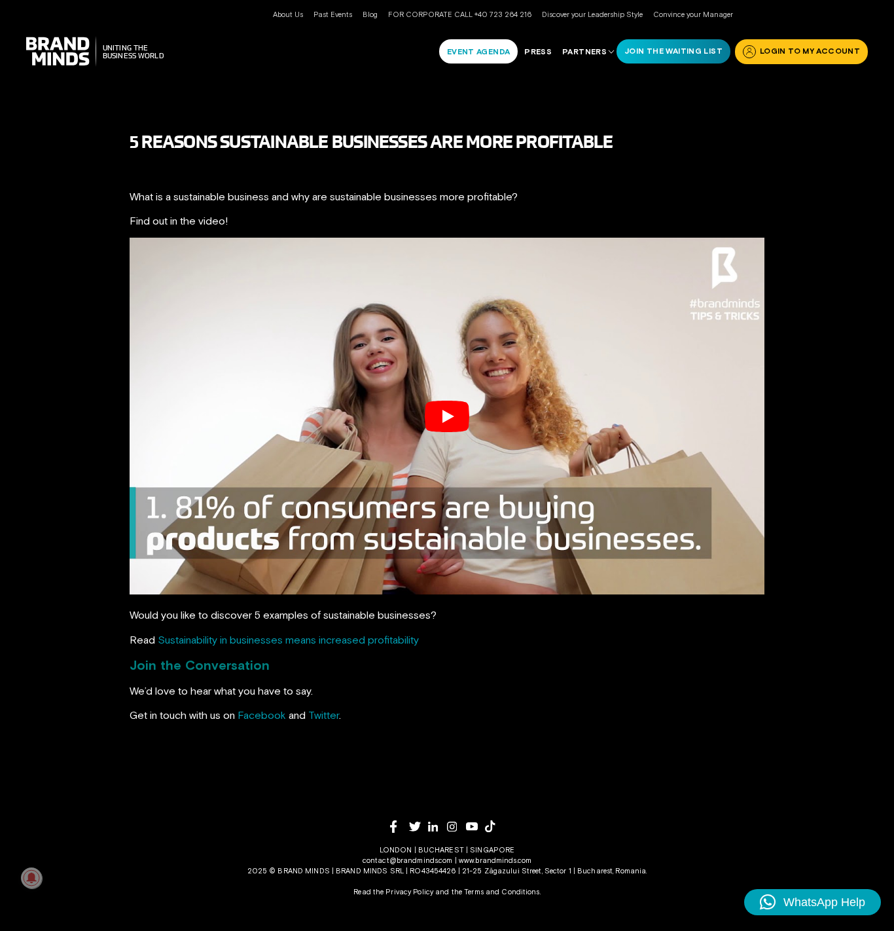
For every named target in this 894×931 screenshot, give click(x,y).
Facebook (262, 715)
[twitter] (418, 826)
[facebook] (399, 826)
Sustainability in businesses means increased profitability (288, 640)
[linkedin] (437, 826)
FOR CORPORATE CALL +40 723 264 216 (459, 14)
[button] (812, 902)
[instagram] (456, 826)
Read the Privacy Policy (393, 892)
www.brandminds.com (495, 860)
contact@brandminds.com (409, 860)
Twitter (323, 715)
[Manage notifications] (31, 877)
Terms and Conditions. (502, 892)
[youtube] (475, 826)
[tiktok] (494, 826)
